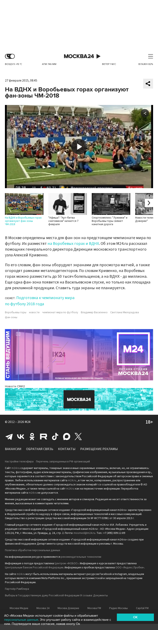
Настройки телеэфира (19, 462)
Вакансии (13, 449)
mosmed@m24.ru (84, 533)
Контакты (67, 449)
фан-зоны (11, 317)
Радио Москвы (118, 608)
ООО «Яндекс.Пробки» (129, 568)
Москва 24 (79, 56)
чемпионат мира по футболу (60, 312)
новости (34, 312)
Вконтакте (20, 436)
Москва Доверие (68, 608)
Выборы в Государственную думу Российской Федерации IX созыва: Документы (56, 595)
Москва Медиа (19, 608)
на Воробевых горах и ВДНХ (73, 243)
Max (67, 436)
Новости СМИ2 (15, 386)
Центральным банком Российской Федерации (34, 568)
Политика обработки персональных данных (32, 550)
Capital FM (142, 608)
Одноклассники (32, 436)
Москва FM (94, 608)
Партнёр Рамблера (17, 589)
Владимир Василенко (94, 312)
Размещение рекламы (99, 449)
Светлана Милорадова (124, 312)
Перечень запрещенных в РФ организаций (63, 462)
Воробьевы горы (15, 312)
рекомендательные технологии (81, 557)
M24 (27, 422)
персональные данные (21, 620)
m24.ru (16, 468)
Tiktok (55, 436)
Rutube (44, 436)
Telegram (9, 436)
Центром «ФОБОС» (67, 563)
